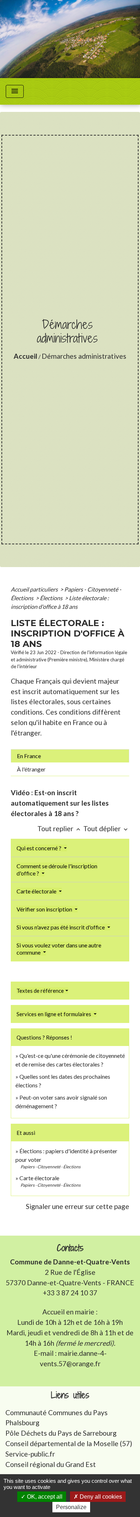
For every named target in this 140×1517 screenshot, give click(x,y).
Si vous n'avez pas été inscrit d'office (61, 927)
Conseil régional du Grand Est (50, 1464)
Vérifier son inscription (45, 909)
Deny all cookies (100, 1497)
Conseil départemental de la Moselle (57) (68, 1443)
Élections (52, 597)
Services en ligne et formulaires (54, 1014)
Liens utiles (70, 1395)
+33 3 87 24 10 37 (70, 1293)
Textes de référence (40, 990)
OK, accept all (43, 1497)
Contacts (70, 1248)
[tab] (70, 756)
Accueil (25, 356)
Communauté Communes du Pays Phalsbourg (56, 1417)
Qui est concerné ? (39, 847)
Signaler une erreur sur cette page (77, 1206)
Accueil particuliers (35, 589)
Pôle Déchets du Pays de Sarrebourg (61, 1433)
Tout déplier (106, 828)
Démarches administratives (84, 356)
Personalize (71, 1507)
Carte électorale (37, 891)
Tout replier (59, 828)
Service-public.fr (30, 1454)
